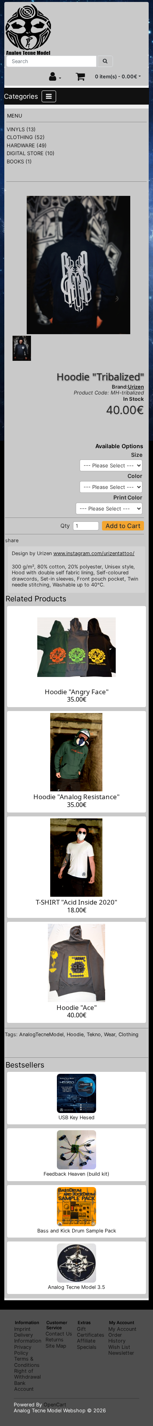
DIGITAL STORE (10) (31, 153)
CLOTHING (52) (26, 137)
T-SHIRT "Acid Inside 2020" (76, 902)
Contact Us (59, 1334)
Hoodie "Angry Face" (77, 691)
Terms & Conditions (27, 1362)
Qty (65, 525)
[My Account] (55, 76)
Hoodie (75, 1034)
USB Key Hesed (76, 1117)
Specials (87, 1347)
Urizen (136, 387)
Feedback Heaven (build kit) (76, 1174)
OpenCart (55, 1405)
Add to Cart (123, 526)
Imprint (22, 1329)
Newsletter (121, 1353)
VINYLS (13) (21, 129)
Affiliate (86, 1341)
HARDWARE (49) (27, 145)
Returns (55, 1340)
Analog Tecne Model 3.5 (76, 1287)
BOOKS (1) (19, 161)
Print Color (127, 497)
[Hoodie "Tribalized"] (78, 265)
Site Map (56, 1346)
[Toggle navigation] (49, 96)
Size (136, 454)
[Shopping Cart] (80, 76)
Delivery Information (27, 1338)
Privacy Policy (22, 1350)
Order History (117, 1338)
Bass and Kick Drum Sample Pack (76, 1231)
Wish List (119, 1347)
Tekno (94, 1034)
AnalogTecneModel (41, 1034)
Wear (109, 1034)
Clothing (128, 1034)
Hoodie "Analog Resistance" (76, 796)
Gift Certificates (90, 1332)
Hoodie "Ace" (76, 1007)
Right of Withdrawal (27, 1374)
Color (135, 475)
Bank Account (24, 1386)
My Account (122, 1329)
